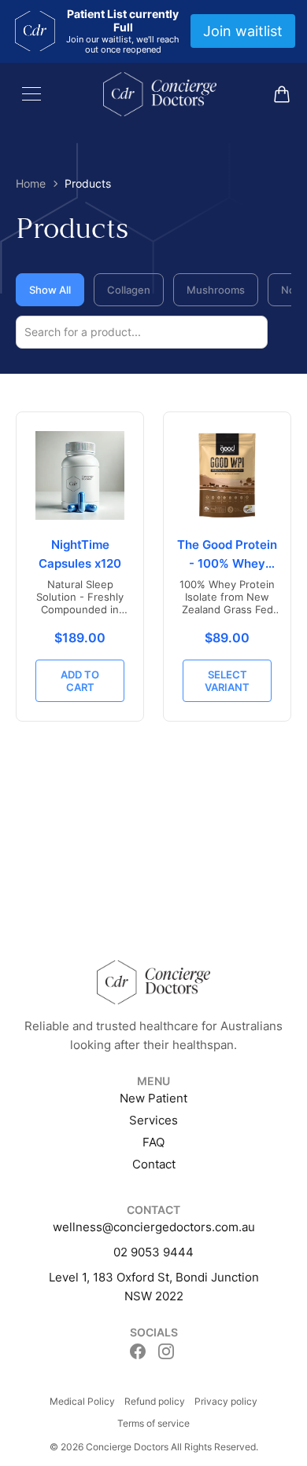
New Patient (153, 1098)
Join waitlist (243, 31)
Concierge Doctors (127, 1447)
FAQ (153, 1142)
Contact (154, 1164)
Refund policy (154, 1401)
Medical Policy (82, 1401)
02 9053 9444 (153, 1252)
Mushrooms (216, 289)
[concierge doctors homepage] (159, 94)
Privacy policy (225, 1401)
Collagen (128, 289)
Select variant (227, 680)
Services (153, 1120)
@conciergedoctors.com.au (178, 1226)
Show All (50, 289)
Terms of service (153, 1423)
